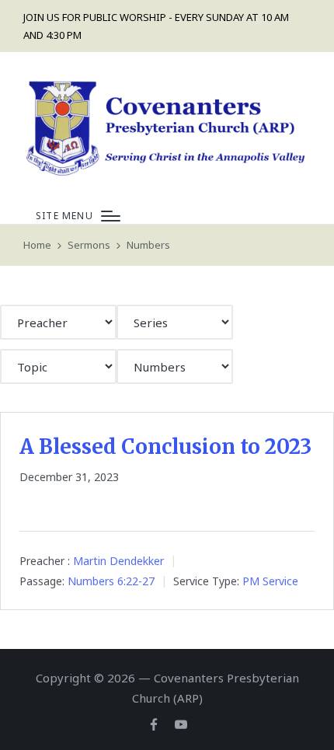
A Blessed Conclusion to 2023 (165, 446)
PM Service (270, 581)
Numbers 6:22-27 (111, 581)
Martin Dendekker (118, 560)
